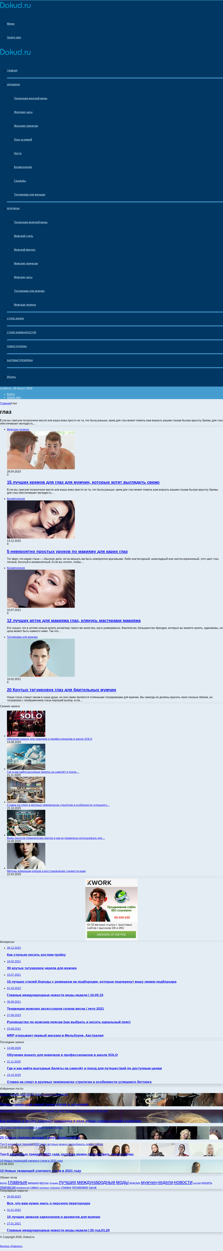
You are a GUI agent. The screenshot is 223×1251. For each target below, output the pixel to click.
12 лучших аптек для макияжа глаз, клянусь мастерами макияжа (74, 620)
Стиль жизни (15, 318)
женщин (33, 1183)
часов (93, 1187)
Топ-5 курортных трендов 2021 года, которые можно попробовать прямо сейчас (67, 1154)
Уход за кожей (23, 139)
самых (34, 1187)
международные (96, 1182)
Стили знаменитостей (21, 332)
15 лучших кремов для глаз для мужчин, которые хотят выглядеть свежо (83, 482)
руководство (23, 1187)
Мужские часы (23, 277)
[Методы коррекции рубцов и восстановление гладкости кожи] (26, 868)
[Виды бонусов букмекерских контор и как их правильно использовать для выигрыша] (26, 834)
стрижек (66, 1187)
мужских (134, 1182)
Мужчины (13, 208)
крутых (44, 1183)
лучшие (53, 1183)
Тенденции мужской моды (31, 222)
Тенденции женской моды (30, 98)
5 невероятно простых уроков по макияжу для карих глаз (67, 551)
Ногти (17, 153)
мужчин (149, 1182)
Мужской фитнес (25, 249)
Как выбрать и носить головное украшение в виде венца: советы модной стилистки (70, 1121)
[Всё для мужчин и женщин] (15, 7)
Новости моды (16, 346)
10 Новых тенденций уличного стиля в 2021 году (40, 1171)
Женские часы (23, 112)
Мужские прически (26, 263)
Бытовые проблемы (20, 360)
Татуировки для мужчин (29, 290)
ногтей (197, 1183)
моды (122, 1182)
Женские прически (26, 125)
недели (165, 1182)
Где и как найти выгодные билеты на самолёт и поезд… (43, 772)
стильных (55, 1187)
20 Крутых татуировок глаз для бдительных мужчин (61, 689)
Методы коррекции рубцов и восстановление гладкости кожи (46, 871)
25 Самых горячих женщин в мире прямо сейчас (40, 1137)
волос (3, 1182)
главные (17, 1182)
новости (183, 1182)
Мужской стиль (23, 236)
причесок (8, 1187)
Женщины (13, 84)
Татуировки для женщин (29, 194)
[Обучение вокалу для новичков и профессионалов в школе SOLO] (26, 735)
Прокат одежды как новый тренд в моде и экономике (44, 1104)
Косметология (23, 167)
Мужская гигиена (25, 304)
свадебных (44, 1188)
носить (206, 1183)
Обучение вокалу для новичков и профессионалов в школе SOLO (49, 738)
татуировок (80, 1187)
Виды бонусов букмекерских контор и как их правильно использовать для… (56, 838)
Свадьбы (20, 180)
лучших (67, 1182)
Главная (5, 403)
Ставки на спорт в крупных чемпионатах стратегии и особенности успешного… (58, 805)
